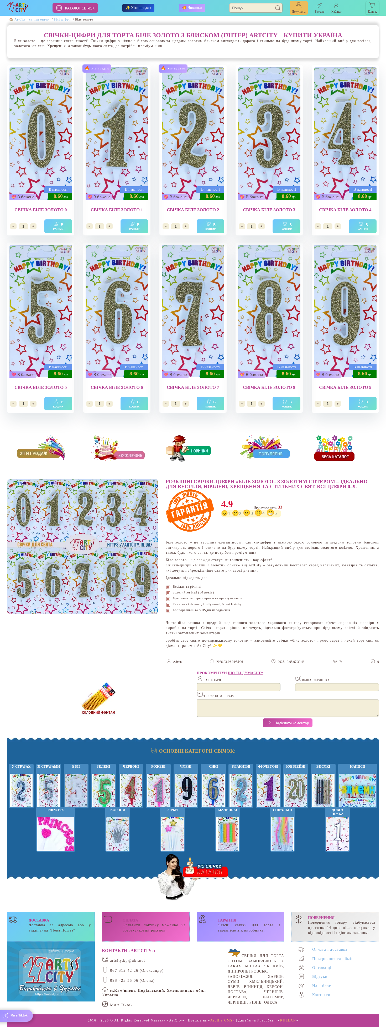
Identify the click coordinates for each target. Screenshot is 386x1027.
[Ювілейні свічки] (295, 788)
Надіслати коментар (291, 723)
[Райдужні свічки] (323, 788)
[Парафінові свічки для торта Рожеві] (158, 788)
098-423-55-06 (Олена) (132, 980)
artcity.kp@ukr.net (127, 960)
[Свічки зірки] (172, 832)
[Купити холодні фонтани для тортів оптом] (98, 696)
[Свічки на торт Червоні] (131, 788)
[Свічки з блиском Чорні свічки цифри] (186, 788)
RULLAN (288, 1020)
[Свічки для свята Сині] (213, 788)
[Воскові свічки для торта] (103, 788)
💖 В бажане (22, 197)
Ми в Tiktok (121, 1005)
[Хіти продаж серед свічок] (44, 449)
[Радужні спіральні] (282, 832)
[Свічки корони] (117, 832)
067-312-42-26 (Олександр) (137, 970)
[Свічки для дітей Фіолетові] (268, 788)
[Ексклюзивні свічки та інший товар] (118, 449)
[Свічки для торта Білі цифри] (76, 788)
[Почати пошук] (278, 8)
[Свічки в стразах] (21, 788)
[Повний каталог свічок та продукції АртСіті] (341, 449)
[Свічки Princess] (55, 832)
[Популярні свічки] (267, 449)
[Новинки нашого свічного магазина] (193, 449)
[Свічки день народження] (357, 788)
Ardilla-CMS (221, 1020)
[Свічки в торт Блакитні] (240, 788)
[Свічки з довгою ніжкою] (337, 832)
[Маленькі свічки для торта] (227, 832)
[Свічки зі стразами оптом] (48, 788)
